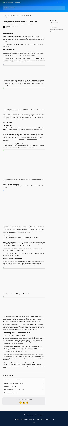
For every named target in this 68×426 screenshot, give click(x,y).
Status (53, 419)
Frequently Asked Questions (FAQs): (56, 30)
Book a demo (16, 419)
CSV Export (21, 139)
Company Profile (13, 137)
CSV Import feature (32, 139)
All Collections (6, 15)
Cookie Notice (47, 419)
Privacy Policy (32, 419)
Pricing (26, 419)
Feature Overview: (55, 22)
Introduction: (53, 20)
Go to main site (61, 2)
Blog (22, 419)
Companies (12, 15)
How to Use (52, 25)
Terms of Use (39, 419)
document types (8, 129)
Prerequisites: (54, 27)
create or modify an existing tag (24, 145)
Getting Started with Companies (24, 15)
